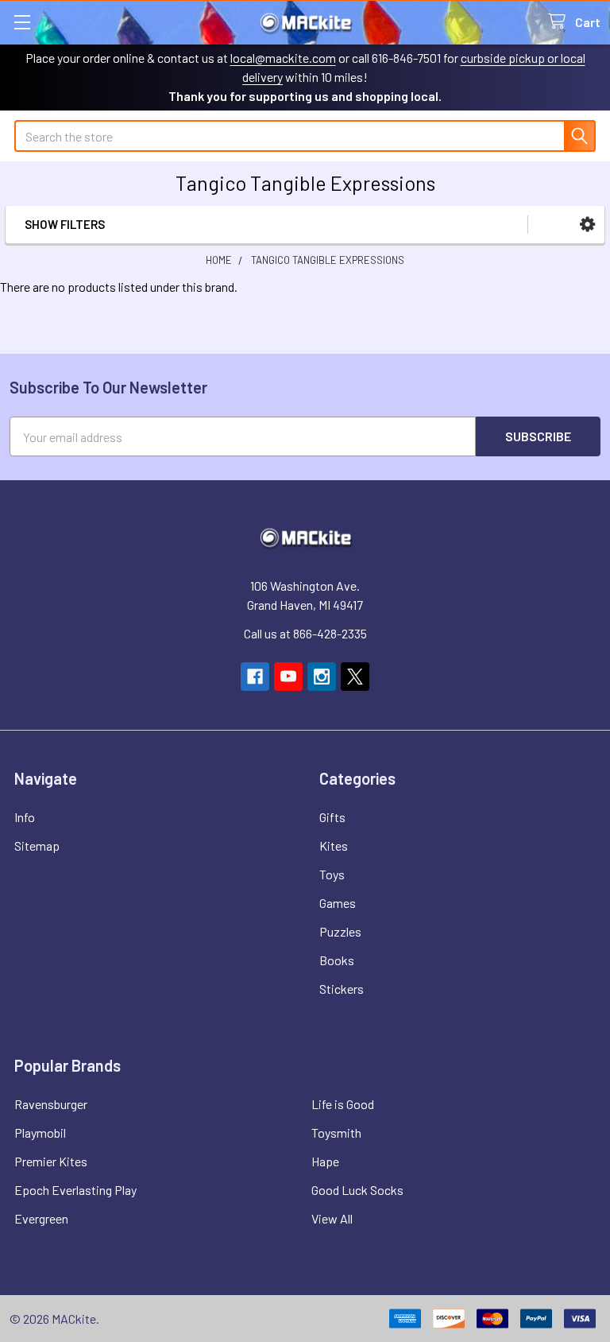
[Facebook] (255, 676)
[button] (587, 224)
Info (24, 816)
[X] (355, 676)
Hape (325, 1161)
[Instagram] (321, 676)
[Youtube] (288, 676)
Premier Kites (50, 1161)
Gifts (332, 816)
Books (336, 960)
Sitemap (37, 845)
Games (337, 902)
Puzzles (340, 931)
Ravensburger (50, 1103)
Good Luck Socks (357, 1189)
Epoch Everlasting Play (75, 1189)
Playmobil (40, 1132)
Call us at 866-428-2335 (305, 633)
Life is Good (342, 1103)
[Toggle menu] (22, 22)
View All (332, 1218)
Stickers (341, 988)
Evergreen (41, 1218)
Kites (333, 845)
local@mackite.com (283, 57)
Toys (332, 874)
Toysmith (336, 1132)
